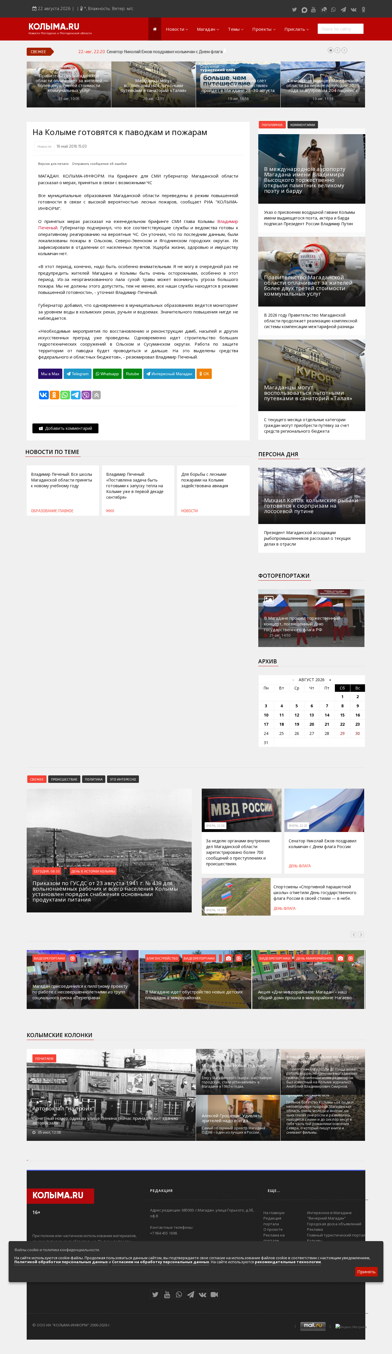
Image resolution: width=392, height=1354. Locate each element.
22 (342, 724)
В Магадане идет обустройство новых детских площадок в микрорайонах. (81, 994)
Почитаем (44, 1058)
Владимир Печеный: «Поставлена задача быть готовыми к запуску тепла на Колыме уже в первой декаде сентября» (135, 485)
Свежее (37, 779)
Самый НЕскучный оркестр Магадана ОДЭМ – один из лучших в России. (233, 1130)
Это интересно (123, 779)
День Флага (300, 866)
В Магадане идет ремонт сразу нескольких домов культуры (303, 994)
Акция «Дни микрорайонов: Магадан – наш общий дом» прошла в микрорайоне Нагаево (192, 994)
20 (311, 724)
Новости (175, 29)
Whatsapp (109, 373)
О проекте (273, 1229)
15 (342, 715)
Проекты (261, 29)
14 (327, 715)
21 (327, 724)
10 (266, 715)
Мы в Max (50, 373)
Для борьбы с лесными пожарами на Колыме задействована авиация (204, 479)
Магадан (206, 29)
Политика (93, 779)
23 (357, 724)
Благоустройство (49, 958)
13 (311, 715)
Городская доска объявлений (334, 1223)
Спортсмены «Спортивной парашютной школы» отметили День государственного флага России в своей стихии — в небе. (314, 892)
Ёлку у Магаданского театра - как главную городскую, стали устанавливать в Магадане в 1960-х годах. (237, 1082)
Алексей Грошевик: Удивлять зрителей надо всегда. (232, 1118)
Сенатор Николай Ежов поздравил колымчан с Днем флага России (172, 51)
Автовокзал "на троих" (63, 1108)
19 (296, 724)
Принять (366, 1271)
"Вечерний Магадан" (326, 1218)
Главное (65, 511)
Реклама (315, 1229)
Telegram (80, 373)
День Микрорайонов (201, 958)
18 (281, 724)
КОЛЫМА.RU (53, 27)
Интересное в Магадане (329, 1212)
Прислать (294, 29)
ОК (205, 373)
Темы (234, 29)
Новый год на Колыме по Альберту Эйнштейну (322, 1059)
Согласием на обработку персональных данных (160, 1261)
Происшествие (64, 779)
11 (281, 715)
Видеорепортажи (86, 958)
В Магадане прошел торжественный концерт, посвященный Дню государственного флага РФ (302, 623)
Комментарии (302, 125)
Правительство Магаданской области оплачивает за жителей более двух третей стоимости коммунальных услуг (69, 83)
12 (296, 715)
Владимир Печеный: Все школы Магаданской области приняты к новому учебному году (61, 479)
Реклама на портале (274, 1237)
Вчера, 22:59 (215, 826)
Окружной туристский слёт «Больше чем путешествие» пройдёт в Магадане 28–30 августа (238, 85)
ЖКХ (110, 511)
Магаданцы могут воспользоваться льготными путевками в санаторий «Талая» (154, 85)
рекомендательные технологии (288, 1261)
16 (357, 715)
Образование (44, 511)
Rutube (132, 373)
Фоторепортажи (284, 575)
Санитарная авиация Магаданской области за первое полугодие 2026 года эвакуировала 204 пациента (322, 85)
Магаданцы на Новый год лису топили (233, 1068)
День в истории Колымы (93, 871)
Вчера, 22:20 (298, 826)
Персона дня (278, 454)
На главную (274, 1212)
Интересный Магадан (171, 373)
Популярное (272, 125)
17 (266, 724)
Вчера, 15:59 (215, 910)
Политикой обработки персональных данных (61, 1261)
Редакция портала (272, 1221)
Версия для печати (53, 163)
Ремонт (302, 958)
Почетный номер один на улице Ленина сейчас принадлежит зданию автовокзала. (105, 1120)
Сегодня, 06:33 (47, 871)
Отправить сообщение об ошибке (99, 163)
